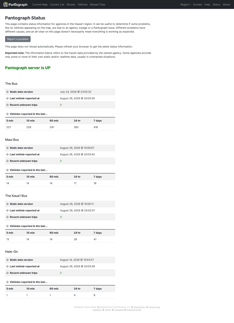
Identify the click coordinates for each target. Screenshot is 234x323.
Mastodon (97, 310)
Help (207, 4)
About (226, 4)
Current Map (40, 4)
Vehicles (83, 4)
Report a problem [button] (17, 39)
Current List (57, 4)
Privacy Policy (139, 307)
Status (216, 4)
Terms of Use (154, 307)
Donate (197, 4)
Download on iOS (134, 310)
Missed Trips (97, 4)
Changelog (119, 310)
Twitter (108, 310)
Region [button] (185, 4)
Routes (71, 4)
